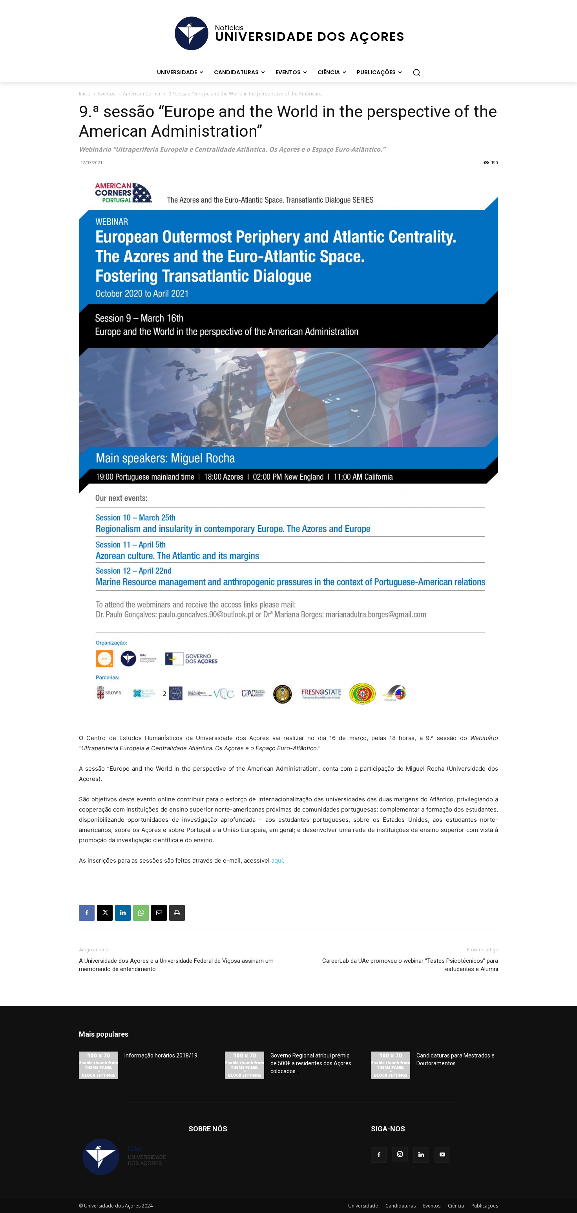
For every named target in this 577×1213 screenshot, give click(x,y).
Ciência (456, 1205)
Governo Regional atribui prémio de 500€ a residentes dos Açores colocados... (310, 1063)
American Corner (142, 93)
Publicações (484, 1205)
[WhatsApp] (141, 913)
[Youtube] (442, 1155)
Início (85, 93)
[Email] (159, 913)
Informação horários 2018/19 (160, 1055)
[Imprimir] (177, 913)
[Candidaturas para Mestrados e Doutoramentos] (390, 1065)
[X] (105, 913)
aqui (277, 860)
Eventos (106, 93)
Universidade (363, 1205)
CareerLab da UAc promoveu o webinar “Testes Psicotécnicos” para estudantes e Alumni (410, 965)
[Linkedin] (123, 913)
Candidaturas (400, 1205)
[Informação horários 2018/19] (98, 1065)
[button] (416, 72)
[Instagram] (400, 1154)
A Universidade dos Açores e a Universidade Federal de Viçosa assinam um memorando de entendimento (176, 965)
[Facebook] (87, 913)
